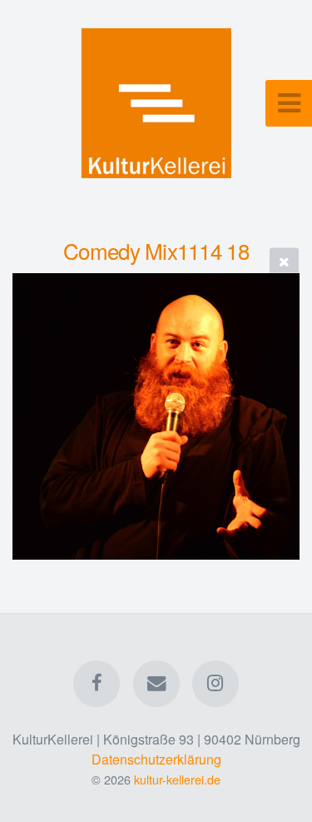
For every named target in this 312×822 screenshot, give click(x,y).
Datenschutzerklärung (156, 759)
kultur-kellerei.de (177, 779)
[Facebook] (96, 683)
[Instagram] (215, 683)
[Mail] (155, 683)
